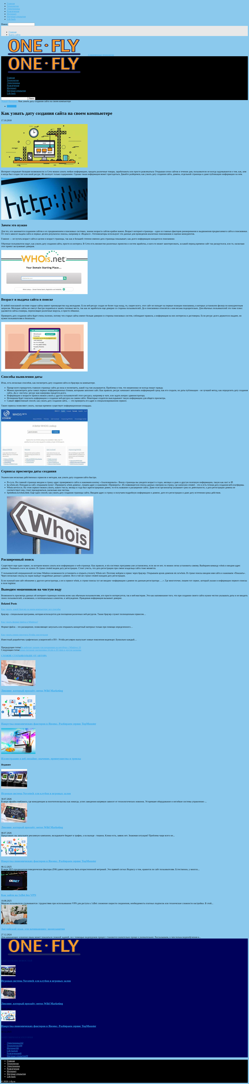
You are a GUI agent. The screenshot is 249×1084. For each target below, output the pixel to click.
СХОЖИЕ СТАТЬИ (11, 655)
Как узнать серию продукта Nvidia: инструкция (24, 634)
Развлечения (13, 11)
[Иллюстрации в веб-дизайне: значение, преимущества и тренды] (18, 753)
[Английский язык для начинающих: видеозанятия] (14, 923)
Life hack (11, 19)
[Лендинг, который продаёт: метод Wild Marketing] (18, 685)
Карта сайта (14, 34)
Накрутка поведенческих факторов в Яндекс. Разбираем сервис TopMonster (48, 723)
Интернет (11, 14)
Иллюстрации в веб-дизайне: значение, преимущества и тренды (41, 758)
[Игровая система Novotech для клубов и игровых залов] (14, 788)
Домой (4, 101)
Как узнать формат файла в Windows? (19, 622)
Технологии (13, 6)
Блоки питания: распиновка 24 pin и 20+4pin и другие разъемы (50, 650)
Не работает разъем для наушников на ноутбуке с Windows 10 (50, 647)
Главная (11, 3)
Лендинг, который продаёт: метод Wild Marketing (32, 690)
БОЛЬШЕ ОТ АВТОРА (34, 655)
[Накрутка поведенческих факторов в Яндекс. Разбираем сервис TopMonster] (18, 718)
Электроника (13, 9)
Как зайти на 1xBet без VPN (18, 895)
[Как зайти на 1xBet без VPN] (14, 889)
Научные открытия (16, 16)
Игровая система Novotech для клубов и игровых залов (36, 793)
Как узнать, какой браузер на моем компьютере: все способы (31, 609)
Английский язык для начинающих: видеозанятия (33, 928)
